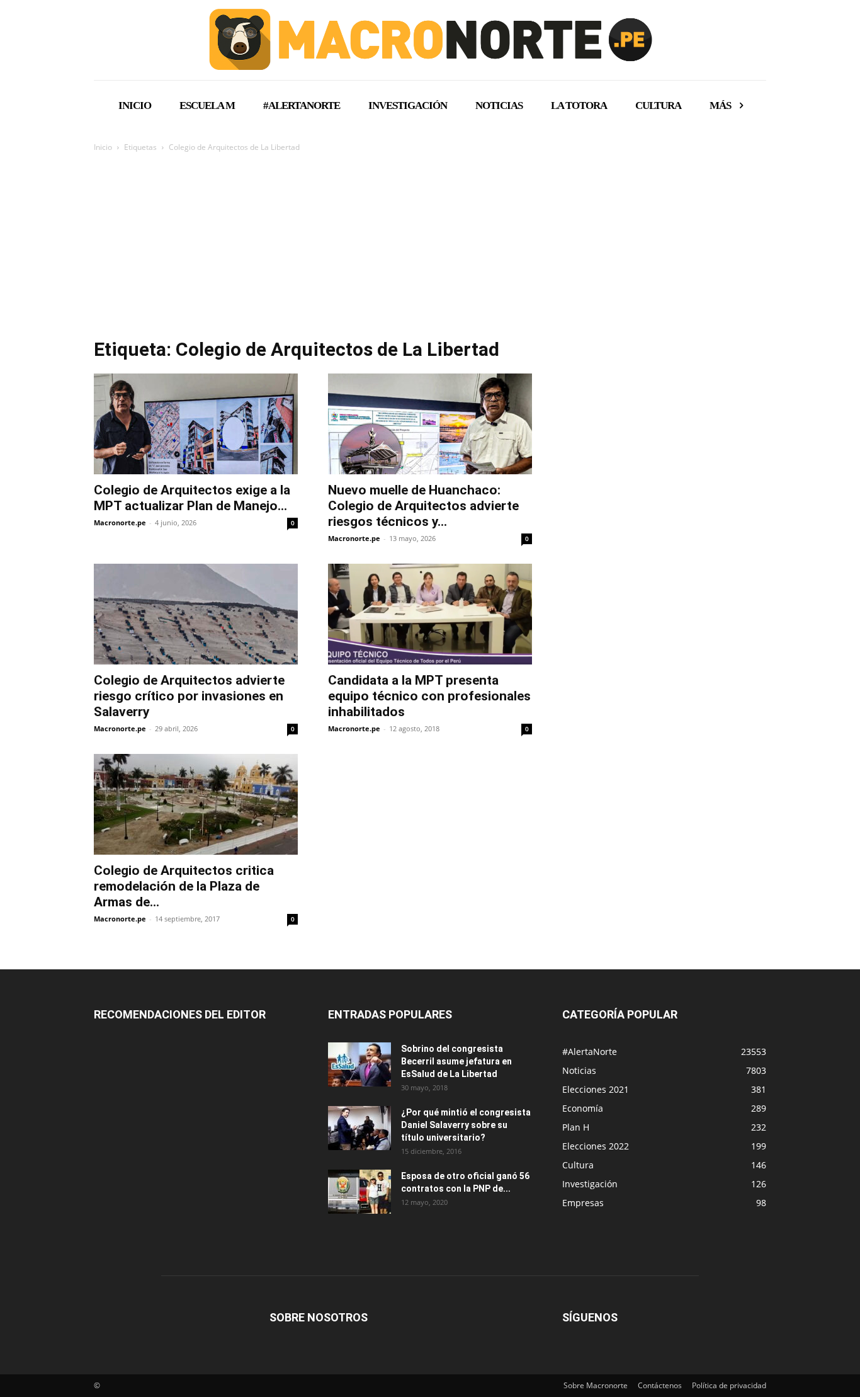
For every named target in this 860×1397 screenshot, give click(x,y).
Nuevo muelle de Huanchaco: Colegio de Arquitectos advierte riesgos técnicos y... (423, 505)
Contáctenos (660, 1385)
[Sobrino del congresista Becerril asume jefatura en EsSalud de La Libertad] (359, 1064)
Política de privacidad (729, 1385)
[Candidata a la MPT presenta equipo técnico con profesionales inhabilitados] (430, 614)
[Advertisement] (430, 249)
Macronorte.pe (120, 522)
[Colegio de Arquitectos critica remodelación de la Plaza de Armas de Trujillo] (196, 804)
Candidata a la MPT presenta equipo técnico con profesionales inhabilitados (429, 696)
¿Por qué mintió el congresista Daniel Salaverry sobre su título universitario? (466, 1125)
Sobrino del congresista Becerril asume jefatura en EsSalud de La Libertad (456, 1061)
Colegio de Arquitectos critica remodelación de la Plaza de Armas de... (184, 886)
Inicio (103, 147)
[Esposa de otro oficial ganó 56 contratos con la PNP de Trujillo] (359, 1192)
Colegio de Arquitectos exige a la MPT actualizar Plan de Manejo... (192, 497)
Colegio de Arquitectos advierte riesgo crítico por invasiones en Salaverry (189, 696)
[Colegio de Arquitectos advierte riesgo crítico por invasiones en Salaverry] (196, 614)
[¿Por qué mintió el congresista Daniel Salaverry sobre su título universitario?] (359, 1128)
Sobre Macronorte (595, 1385)
